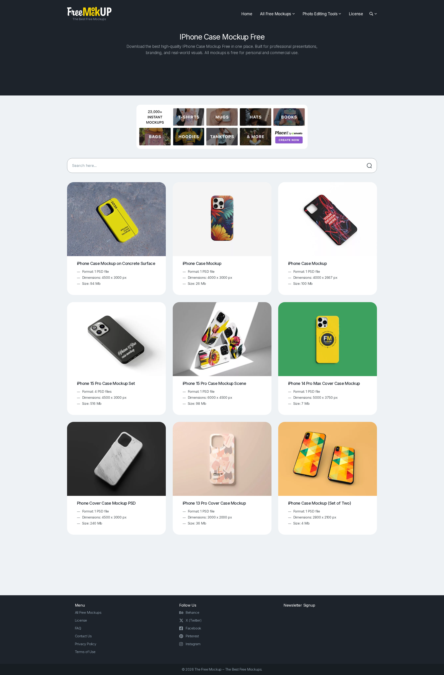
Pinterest (192, 636)
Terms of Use (85, 652)
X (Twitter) (194, 620)
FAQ (78, 628)
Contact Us (83, 636)
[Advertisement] (222, 74)
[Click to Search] (369, 165)
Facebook (193, 628)
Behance (192, 612)
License (356, 14)
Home (246, 14)
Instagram (193, 644)
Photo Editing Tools (320, 14)
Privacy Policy (85, 644)
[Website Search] (372, 14)
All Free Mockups (275, 14)
